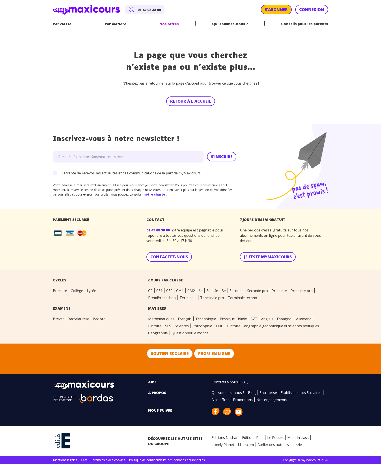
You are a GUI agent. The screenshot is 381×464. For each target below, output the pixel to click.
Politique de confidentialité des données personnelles (167, 460)
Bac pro (99, 318)
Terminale (187, 297)
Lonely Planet (223, 444)
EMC (219, 326)
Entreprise (268, 392)
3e (224, 290)
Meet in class (298, 437)
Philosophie (202, 326)
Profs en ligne (214, 353)
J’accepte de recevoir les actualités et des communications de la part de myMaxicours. (131, 173)
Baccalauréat (78, 318)
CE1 (159, 290)
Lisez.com (246, 444)
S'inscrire (221, 156)
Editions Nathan (225, 437)
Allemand (303, 318)
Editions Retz (252, 437)
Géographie (158, 333)
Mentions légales (65, 460)
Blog (252, 392)
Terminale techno (242, 297)
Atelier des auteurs (273, 444)
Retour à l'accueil (190, 101)
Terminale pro (212, 297)
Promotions (243, 399)
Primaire (60, 290)
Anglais (267, 318)
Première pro (302, 290)
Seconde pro (257, 290)
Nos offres (169, 24)
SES (168, 326)
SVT (254, 318)
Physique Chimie (233, 318)
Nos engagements (271, 399)
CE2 (169, 290)
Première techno (162, 297)
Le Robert (275, 437)
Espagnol (284, 318)
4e (216, 290)
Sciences (182, 326)
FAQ (245, 382)
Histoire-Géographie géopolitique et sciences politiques (273, 326)
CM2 (191, 290)
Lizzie (297, 444)
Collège (77, 290)
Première (279, 290)
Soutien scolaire (170, 353)
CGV (84, 460)
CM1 (180, 290)
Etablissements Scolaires (301, 392)
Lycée (91, 290)
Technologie (205, 318)
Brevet (58, 318)
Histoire (154, 326)
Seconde (236, 290)
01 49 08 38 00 (158, 230)
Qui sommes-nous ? (230, 23)
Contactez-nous (225, 382)
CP (150, 290)
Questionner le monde (190, 333)
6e (201, 290)
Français (185, 318)
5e (208, 290)
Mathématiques (161, 318)
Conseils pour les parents (304, 23)
